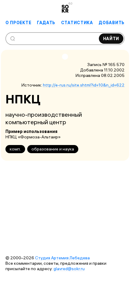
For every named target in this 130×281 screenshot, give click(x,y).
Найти (111, 38)
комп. (15, 149)
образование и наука (52, 149)
